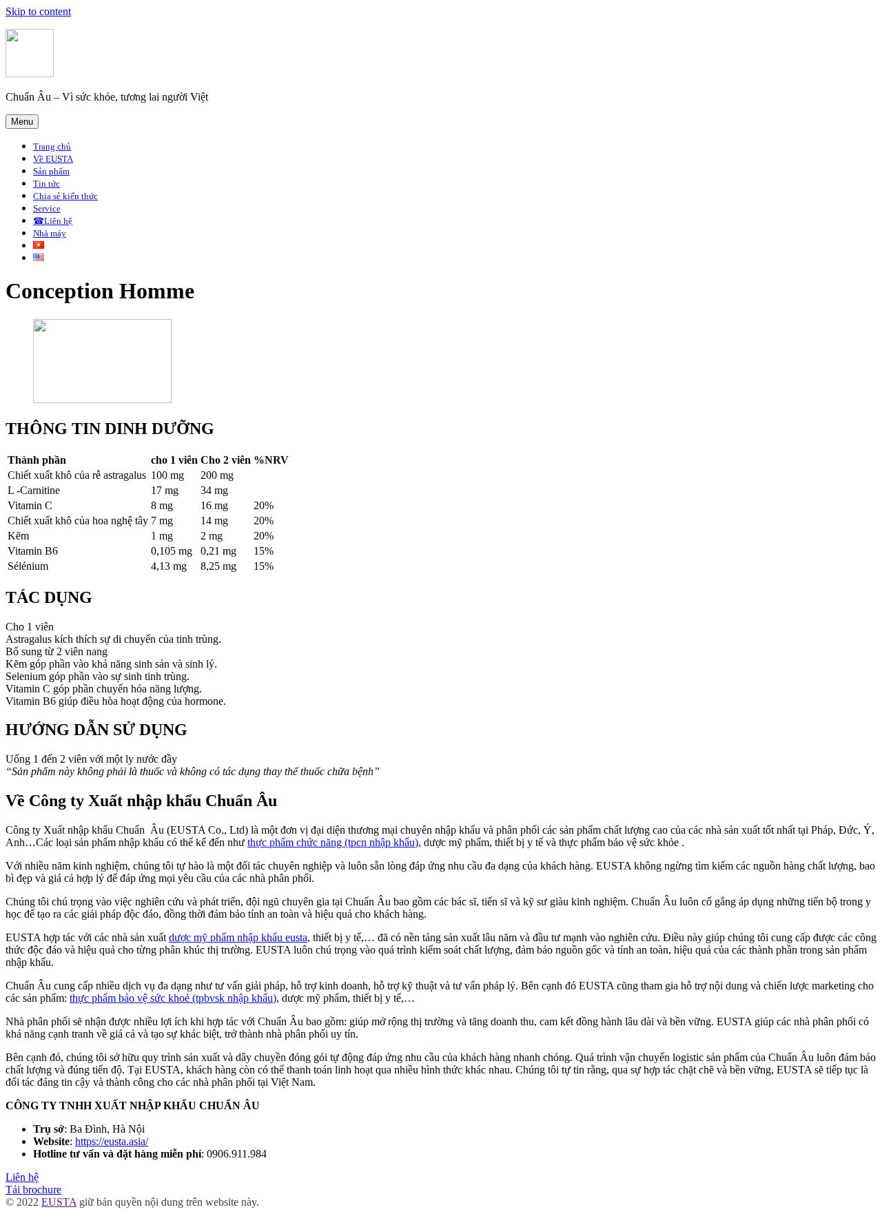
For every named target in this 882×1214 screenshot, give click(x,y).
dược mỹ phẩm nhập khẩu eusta (238, 937)
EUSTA (58, 1202)
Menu (22, 121)
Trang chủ (52, 146)
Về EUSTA (53, 159)
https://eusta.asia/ (111, 1141)
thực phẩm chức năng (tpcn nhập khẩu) (332, 842)
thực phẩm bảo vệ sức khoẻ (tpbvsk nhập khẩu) (173, 998)
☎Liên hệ (52, 221)
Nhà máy (49, 233)
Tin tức (46, 183)
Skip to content (38, 11)
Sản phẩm (51, 171)
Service (47, 208)
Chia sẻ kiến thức (65, 196)
